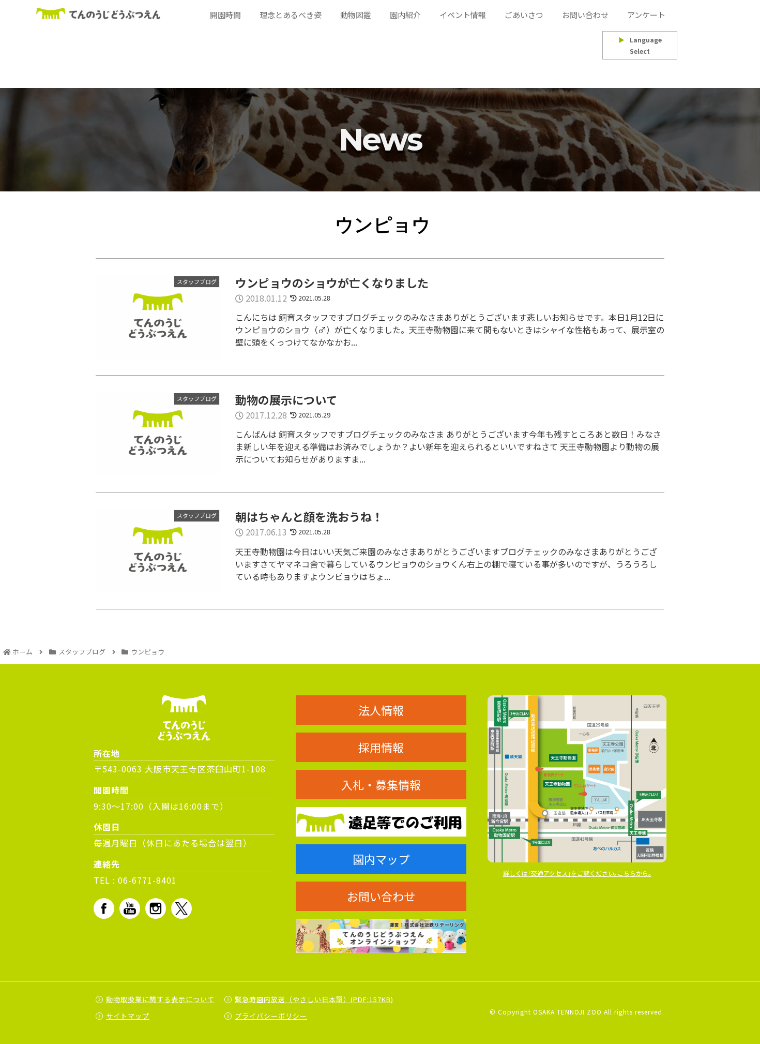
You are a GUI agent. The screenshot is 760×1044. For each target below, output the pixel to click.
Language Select (640, 45)
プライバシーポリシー (271, 1016)
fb (104, 908)
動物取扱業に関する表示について (160, 999)
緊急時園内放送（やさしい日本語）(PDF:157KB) (314, 999)
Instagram (155, 908)
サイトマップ (127, 1016)
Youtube (129, 908)
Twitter (181, 908)
